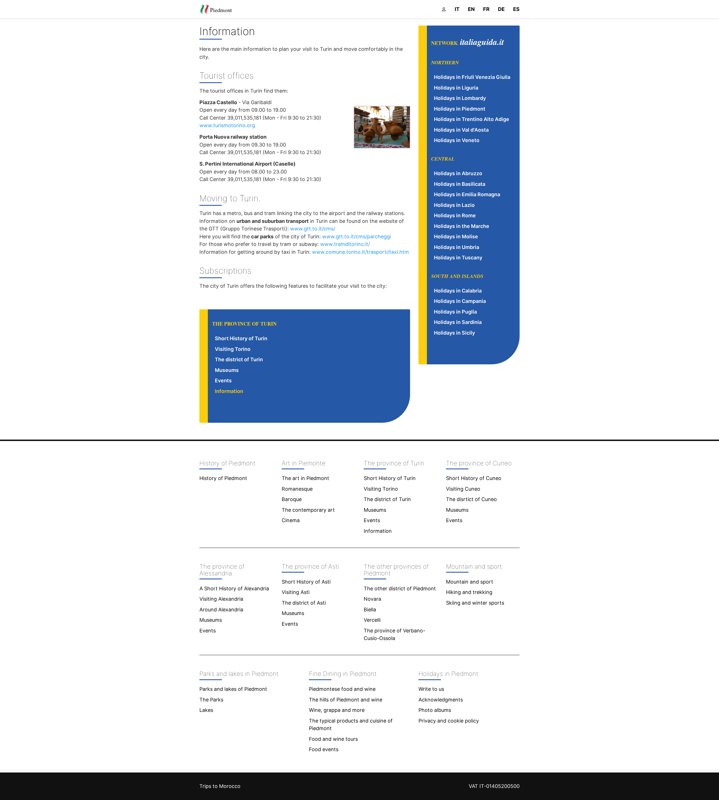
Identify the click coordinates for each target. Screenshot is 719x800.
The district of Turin (239, 359)
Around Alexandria (221, 609)
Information (229, 391)
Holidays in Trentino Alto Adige (471, 119)
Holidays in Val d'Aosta (461, 130)
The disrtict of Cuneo (471, 499)
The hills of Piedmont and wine (345, 700)
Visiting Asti (296, 592)
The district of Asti (304, 603)
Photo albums (434, 710)
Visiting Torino (233, 349)
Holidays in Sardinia (458, 322)
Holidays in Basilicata (459, 184)
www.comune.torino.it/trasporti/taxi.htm (360, 252)
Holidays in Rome (455, 215)
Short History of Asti (306, 582)
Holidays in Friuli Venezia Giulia (472, 77)
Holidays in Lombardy (460, 98)
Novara (372, 599)
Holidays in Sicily (454, 333)
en (471, 9)
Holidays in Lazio (454, 205)
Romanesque (297, 489)
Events (223, 380)
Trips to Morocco (219, 786)
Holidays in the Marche (461, 226)
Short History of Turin (241, 338)
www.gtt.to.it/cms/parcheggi (356, 236)
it (457, 9)
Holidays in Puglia (455, 312)
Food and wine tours (333, 739)
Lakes (206, 710)
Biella (370, 609)
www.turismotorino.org (227, 125)
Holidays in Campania (460, 301)
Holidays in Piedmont (459, 109)
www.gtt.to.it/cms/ (312, 229)
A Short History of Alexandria (234, 588)
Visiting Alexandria (221, 599)
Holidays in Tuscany (458, 257)
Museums (227, 370)
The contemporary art (308, 510)
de (501, 9)
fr (486, 9)
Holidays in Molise (456, 236)
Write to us (431, 689)
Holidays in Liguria (456, 88)
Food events (323, 749)
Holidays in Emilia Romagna (467, 194)
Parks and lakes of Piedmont (233, 689)
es (516, 9)
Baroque (292, 499)
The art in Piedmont (305, 478)
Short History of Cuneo (473, 478)
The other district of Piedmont (400, 588)
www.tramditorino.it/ (345, 244)
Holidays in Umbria (456, 247)
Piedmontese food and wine (342, 689)
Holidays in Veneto (456, 140)
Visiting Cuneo (463, 489)
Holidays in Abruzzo (458, 173)
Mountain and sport (469, 582)
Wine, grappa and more (337, 710)
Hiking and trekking (469, 592)
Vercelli (372, 620)
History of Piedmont (223, 478)
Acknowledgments (440, 700)
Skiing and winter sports (475, 603)
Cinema (291, 520)
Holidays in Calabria (458, 291)
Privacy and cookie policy (448, 721)
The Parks (211, 700)
